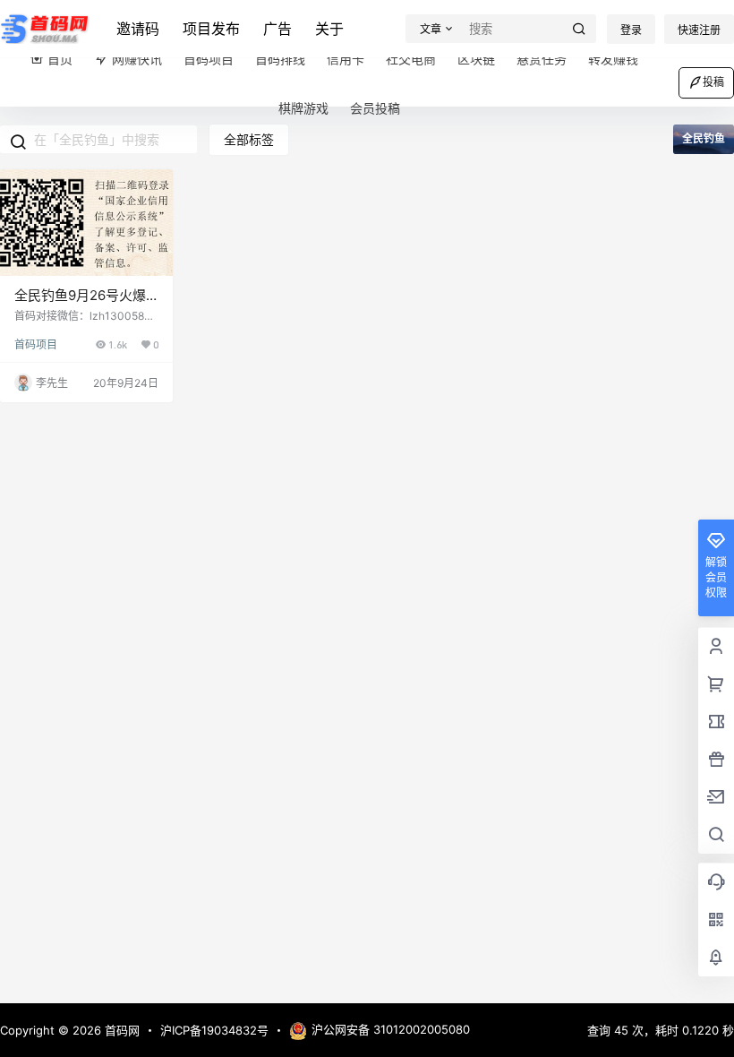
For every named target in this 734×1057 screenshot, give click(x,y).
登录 (631, 30)
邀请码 (137, 29)
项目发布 (211, 29)
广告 (277, 29)
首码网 (120, 1030)
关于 (329, 29)
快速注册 (699, 30)
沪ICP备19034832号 (214, 1030)
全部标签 (249, 139)
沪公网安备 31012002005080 (391, 1029)
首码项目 (35, 344)
